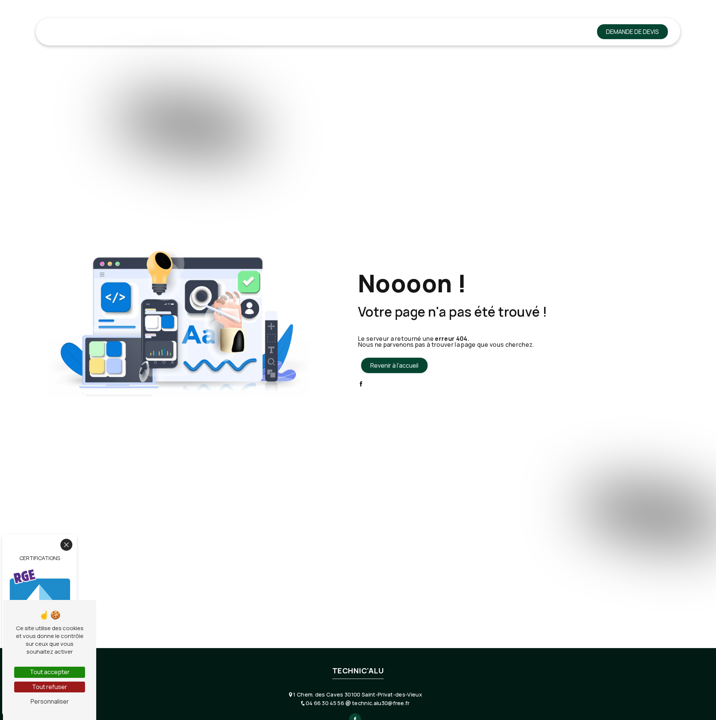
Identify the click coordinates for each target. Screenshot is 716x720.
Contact (566, 31)
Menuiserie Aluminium (171, 31)
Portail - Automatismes (447, 31)
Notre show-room (517, 31)
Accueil (122, 31)
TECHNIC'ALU (68, 31)
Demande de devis (632, 32)
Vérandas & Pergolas (373, 31)
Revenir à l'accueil (394, 365)
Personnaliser (50, 701)
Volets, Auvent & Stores (297, 31)
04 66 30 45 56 (325, 703)
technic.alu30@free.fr (380, 703)
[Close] (66, 545)
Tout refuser (49, 687)
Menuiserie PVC (231, 31)
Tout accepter (50, 672)
